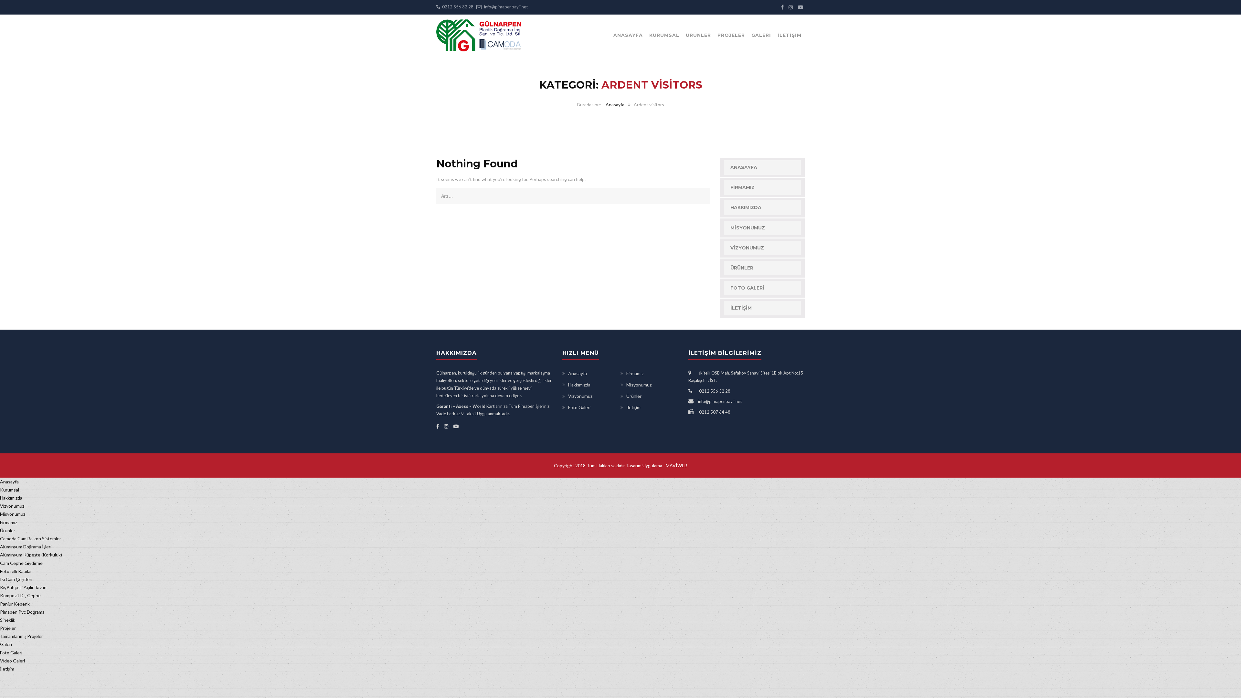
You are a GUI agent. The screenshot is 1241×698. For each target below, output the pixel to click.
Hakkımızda (745, 207)
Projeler (731, 35)
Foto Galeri (747, 288)
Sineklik (7, 620)
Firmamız (742, 187)
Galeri (761, 35)
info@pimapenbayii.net (506, 6)
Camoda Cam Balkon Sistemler (30, 538)
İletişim (789, 35)
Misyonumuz (747, 228)
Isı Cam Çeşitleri (16, 579)
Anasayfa (628, 35)
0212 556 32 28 (457, 6)
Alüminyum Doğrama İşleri (25, 546)
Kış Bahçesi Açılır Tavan (23, 587)
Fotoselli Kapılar (16, 571)
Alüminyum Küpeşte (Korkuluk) (31, 554)
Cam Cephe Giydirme (21, 563)
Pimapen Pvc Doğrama (22, 612)
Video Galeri (12, 660)
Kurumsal (664, 35)
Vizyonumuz (747, 248)
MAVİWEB (676, 465)
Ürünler (698, 35)
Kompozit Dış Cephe (20, 595)
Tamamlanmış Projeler (21, 636)
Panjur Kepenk (15, 604)
